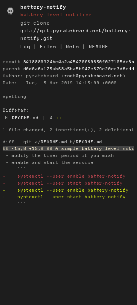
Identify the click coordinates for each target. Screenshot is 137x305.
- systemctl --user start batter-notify (63, 183)
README (98, 47)
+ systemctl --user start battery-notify (64, 197)
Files (48, 47)
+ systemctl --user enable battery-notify (65, 190)
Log (25, 47)
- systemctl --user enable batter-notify (64, 176)
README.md (25, 118)
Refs (72, 47)
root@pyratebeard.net (93, 76)
